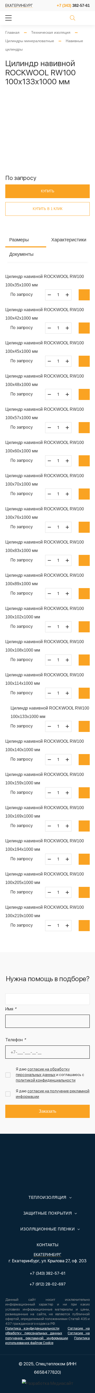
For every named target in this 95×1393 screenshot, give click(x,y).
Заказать (47, 1111)
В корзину (84, 294)
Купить (47, 191)
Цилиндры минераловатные (29, 41)
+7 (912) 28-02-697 (48, 1284)
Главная (12, 32)
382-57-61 (73, 5)
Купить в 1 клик (48, 209)
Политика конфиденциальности (32, 1328)
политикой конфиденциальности (45, 1080)
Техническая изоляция (50, 32)
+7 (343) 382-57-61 (47, 1273)
